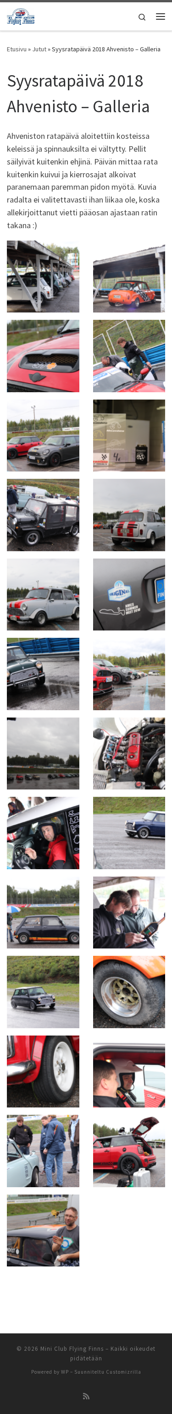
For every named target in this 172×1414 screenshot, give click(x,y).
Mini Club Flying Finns (72, 1349)
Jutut (39, 49)
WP (65, 1372)
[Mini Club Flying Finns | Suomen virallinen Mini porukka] (20, 15)
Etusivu (17, 49)
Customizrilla (123, 1372)
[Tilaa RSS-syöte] (86, 1396)
